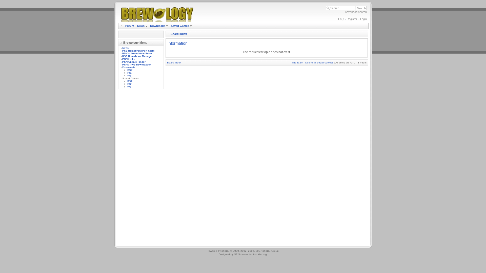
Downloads (158, 25)
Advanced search (356, 11)
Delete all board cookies (319, 62)
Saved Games (180, 25)
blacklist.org (260, 254)
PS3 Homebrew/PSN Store (138, 50)
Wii (129, 75)
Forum (129, 25)
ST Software (241, 254)
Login (363, 18)
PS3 (129, 73)
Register (352, 18)
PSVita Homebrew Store (137, 53)
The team (297, 62)
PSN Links (128, 59)
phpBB (225, 250)
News (141, 25)
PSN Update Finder (134, 61)
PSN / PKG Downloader (136, 64)
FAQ (341, 18)
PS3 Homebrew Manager (137, 56)
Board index (179, 33)
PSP (130, 70)
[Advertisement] (141, 168)
